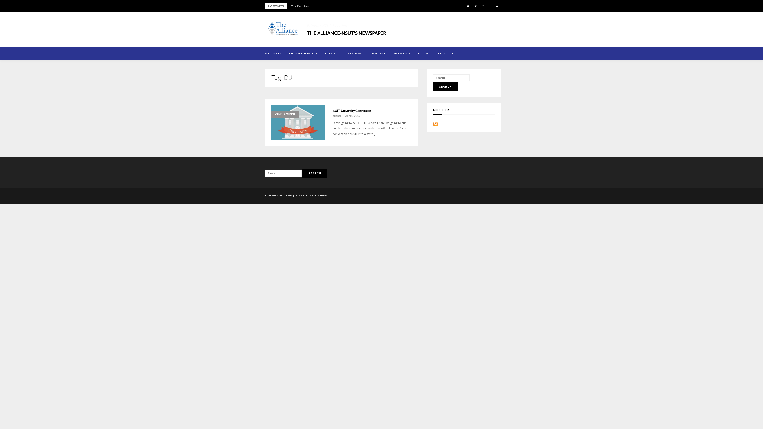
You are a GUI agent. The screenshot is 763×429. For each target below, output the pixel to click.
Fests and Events (301, 53)
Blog (328, 53)
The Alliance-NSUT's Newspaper (346, 33)
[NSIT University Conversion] (298, 122)
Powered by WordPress (278, 195)
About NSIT (377, 53)
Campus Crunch (285, 114)
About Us (400, 53)
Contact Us (445, 53)
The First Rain (300, 6)
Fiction (423, 53)
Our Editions (352, 53)
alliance (337, 115)
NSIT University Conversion (352, 110)
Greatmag (309, 195)
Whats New (273, 53)
